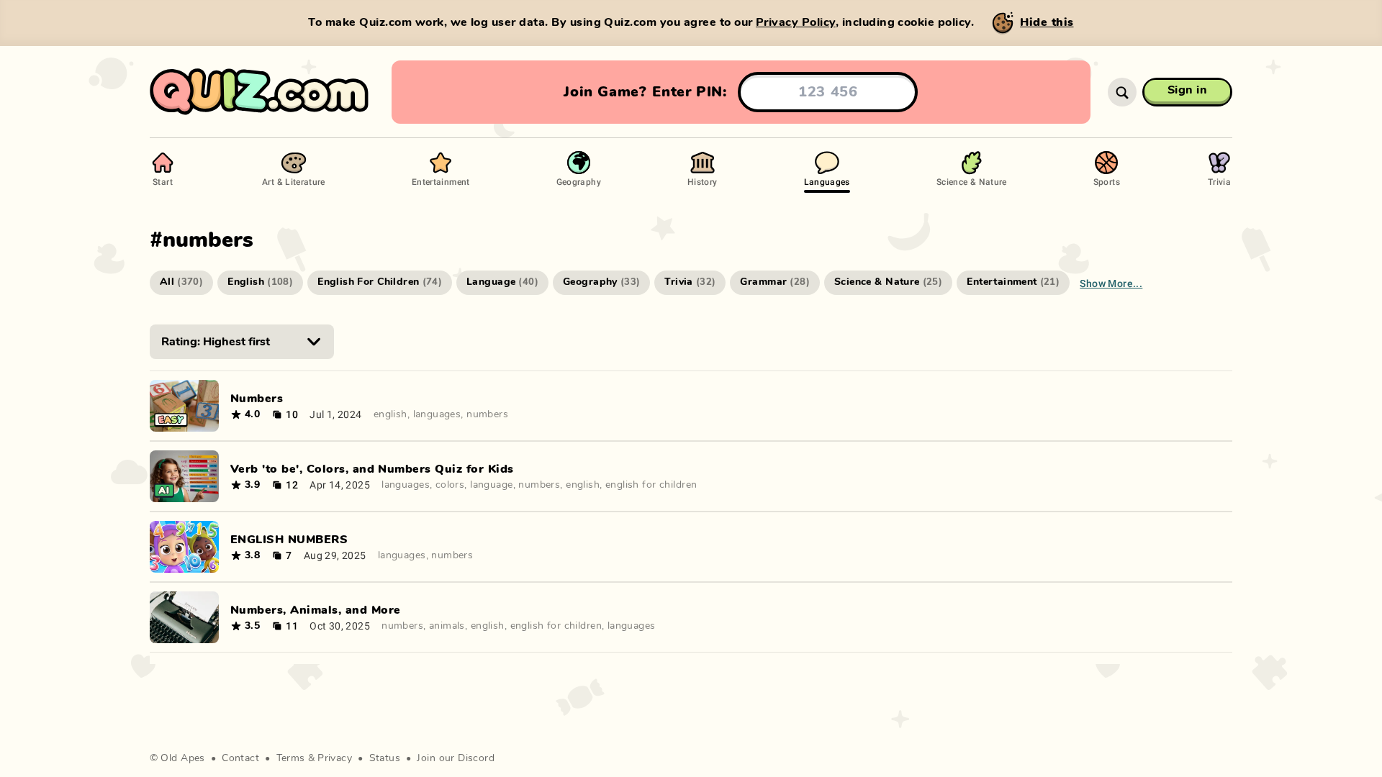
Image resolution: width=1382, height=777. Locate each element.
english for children (651, 485)
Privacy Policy (796, 22)
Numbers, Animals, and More (315, 610)
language (491, 485)
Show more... (1111, 283)
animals (447, 626)
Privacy (334, 758)
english (390, 414)
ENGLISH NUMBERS (289, 539)
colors (450, 485)
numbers (487, 414)
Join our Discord (455, 758)
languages (437, 414)
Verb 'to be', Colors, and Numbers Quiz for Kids (372, 469)
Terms (290, 758)
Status (385, 758)
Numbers (256, 398)
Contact (240, 758)
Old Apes (182, 758)
